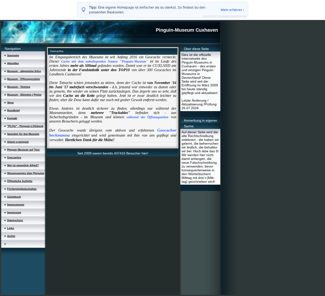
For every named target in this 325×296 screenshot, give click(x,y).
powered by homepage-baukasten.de (224, 16)
